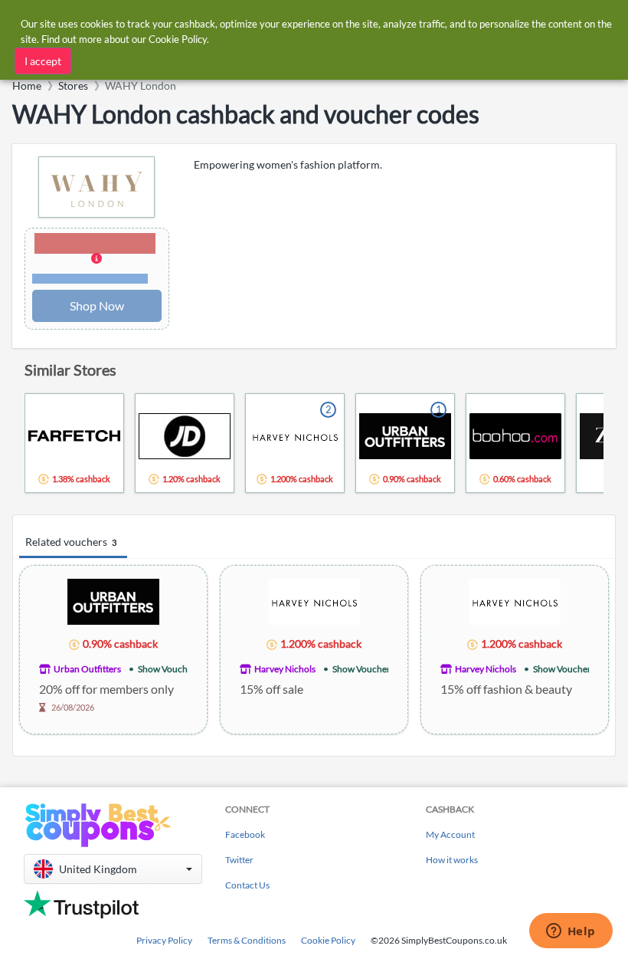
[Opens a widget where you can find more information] (570, 932)
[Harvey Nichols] (314, 600)
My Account (450, 834)
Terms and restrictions (90, 279)
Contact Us (247, 885)
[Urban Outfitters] (113, 600)
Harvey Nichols (285, 669)
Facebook (245, 834)
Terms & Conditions (247, 940)
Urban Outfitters (87, 669)
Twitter (239, 859)
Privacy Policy (164, 940)
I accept (43, 60)
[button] (97, 259)
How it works (452, 859)
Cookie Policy (328, 940)
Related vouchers (70, 541)
